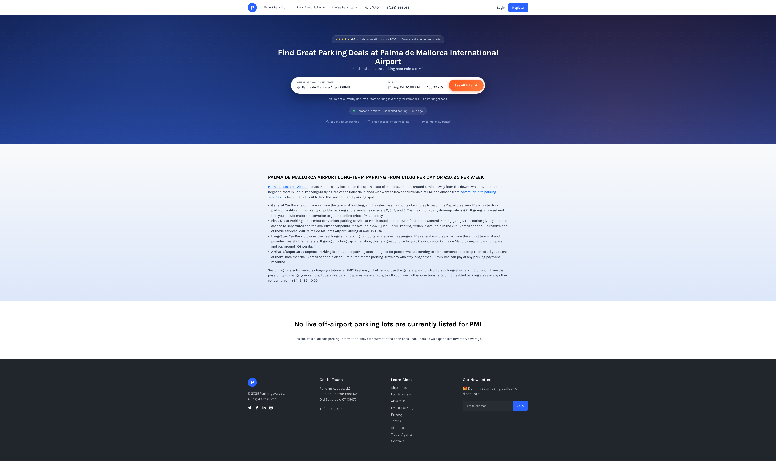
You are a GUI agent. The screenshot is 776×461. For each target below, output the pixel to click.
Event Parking (402, 407)
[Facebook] (257, 408)
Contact (397, 441)
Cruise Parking (342, 7)
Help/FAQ (372, 8)
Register (518, 8)
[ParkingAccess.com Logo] (252, 7)
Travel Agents (402, 434)
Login (501, 8)
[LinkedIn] (264, 408)
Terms (396, 421)
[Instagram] (271, 408)
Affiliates (398, 427)
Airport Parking (274, 7)
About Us (398, 401)
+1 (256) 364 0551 (397, 8)
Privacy (397, 414)
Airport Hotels (402, 387)
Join (520, 406)
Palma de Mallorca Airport (288, 187)
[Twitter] (250, 408)
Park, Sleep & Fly (309, 7)
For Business (401, 394)
